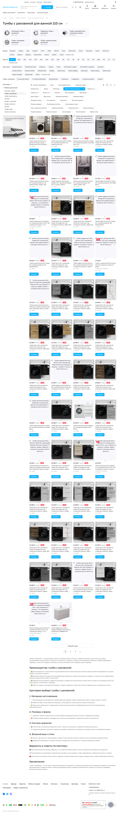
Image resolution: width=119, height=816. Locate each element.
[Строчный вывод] (111, 85)
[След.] (80, 651)
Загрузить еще (73, 646)
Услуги (83, 784)
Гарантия (22, 784)
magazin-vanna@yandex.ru (97, 790)
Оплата (45, 784)
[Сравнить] (48, 120)
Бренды (14, 784)
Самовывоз (7, 788)
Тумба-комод (8, 109)
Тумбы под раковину (11, 96)
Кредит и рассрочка (21, 788)
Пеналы (7, 106)
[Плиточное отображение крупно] (103, 85)
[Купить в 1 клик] (48, 122)
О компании (64, 784)
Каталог (5, 784)
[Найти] (80, 7)
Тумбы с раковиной (10, 93)
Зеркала (7, 98)
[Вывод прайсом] (114, 85)
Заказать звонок (89, 2)
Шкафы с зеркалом (10, 101)
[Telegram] (7, 794)
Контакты (54, 784)
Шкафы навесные (10, 104)
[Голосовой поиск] (76, 7)
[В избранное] (48, 117)
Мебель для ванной (11, 87)
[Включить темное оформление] (115, 2)
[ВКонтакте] (4, 794)
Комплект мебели (10, 91)
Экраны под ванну (10, 112)
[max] (11, 794)
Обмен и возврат (34, 784)
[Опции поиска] (72, 7)
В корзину (34, 150)
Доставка (75, 784)
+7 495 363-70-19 (78, 2)
